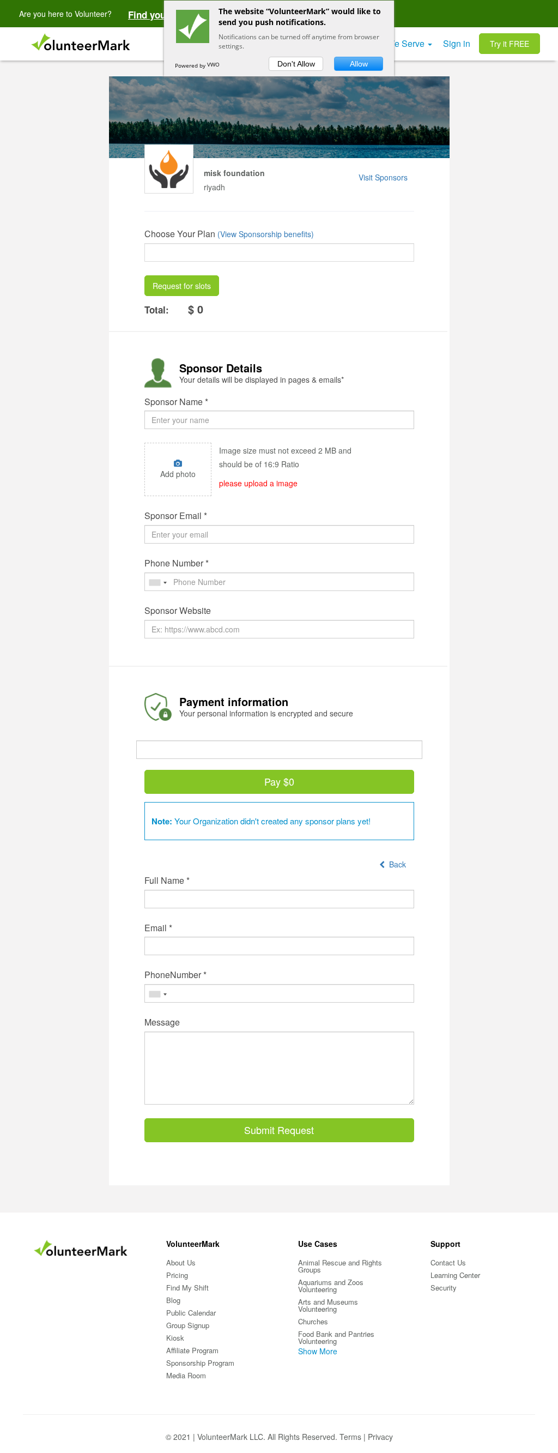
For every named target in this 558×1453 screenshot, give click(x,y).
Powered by (191, 65)
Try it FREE (509, 43)
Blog (173, 1300)
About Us (181, 1262)
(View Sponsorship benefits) (265, 233)
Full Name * (167, 881)
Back (395, 864)
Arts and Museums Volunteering (328, 1305)
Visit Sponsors (383, 177)
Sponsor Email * (175, 516)
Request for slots (182, 285)
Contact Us (448, 1262)
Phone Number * (176, 563)
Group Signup (187, 1325)
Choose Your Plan (179, 234)
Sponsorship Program (200, 1363)
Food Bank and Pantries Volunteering (336, 1337)
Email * (158, 928)
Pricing (177, 1275)
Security (443, 1287)
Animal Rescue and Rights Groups (340, 1266)
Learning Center (455, 1275)
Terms (350, 1436)
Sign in (456, 43)
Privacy (380, 1436)
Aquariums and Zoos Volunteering (330, 1285)
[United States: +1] (157, 582)
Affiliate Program (192, 1350)
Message (162, 1022)
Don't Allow (296, 63)
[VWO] (218, 65)
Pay (279, 781)
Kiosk (175, 1338)
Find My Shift (187, 1287)
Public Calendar (191, 1312)
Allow (359, 63)
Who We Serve (396, 43)
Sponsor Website (177, 611)
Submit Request (279, 1130)
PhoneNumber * (175, 975)
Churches (313, 1321)
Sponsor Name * (176, 402)
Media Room (186, 1375)
